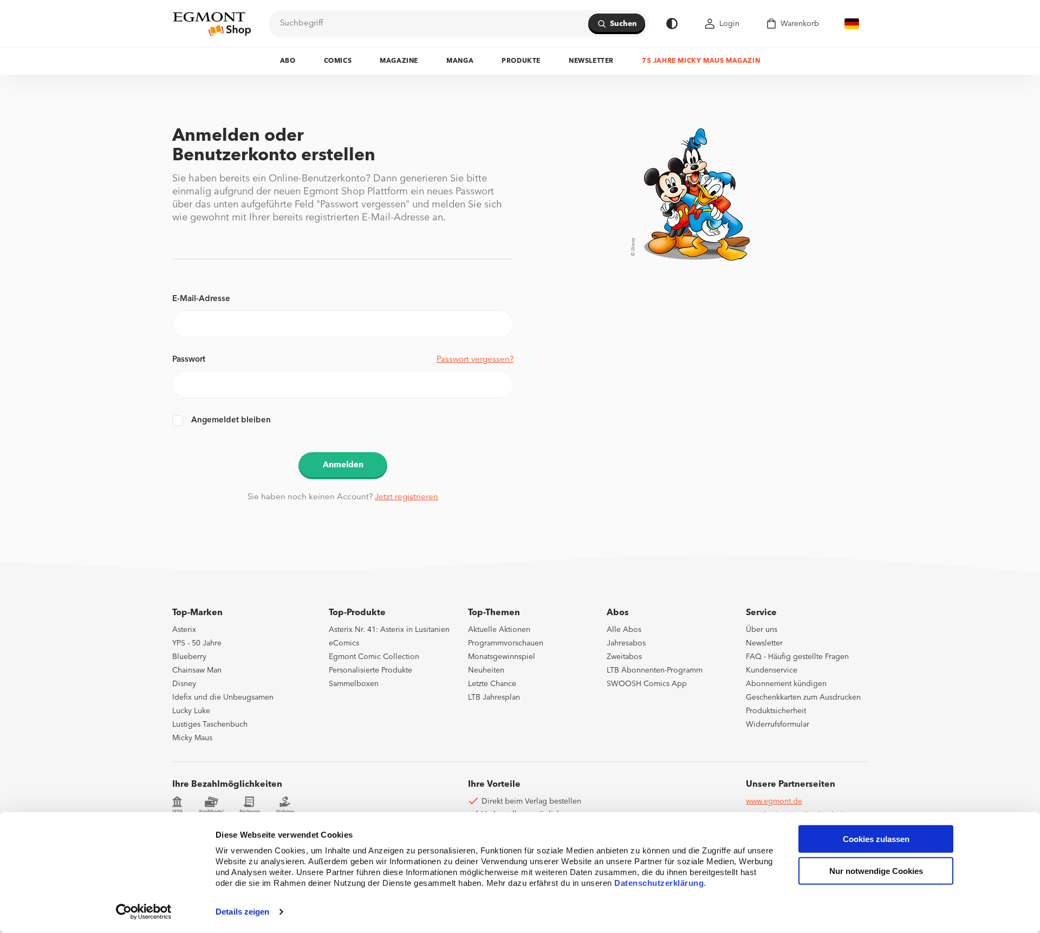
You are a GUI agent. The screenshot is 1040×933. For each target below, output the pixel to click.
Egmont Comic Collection (374, 657)
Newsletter (591, 61)
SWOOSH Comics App (647, 684)
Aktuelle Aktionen (499, 630)
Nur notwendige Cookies (876, 871)
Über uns (761, 630)
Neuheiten (486, 670)
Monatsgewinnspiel (501, 657)
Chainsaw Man (197, 670)
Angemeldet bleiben (231, 420)
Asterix (184, 630)
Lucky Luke (191, 711)
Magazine (399, 61)
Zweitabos (624, 657)
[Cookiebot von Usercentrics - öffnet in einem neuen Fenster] (143, 912)
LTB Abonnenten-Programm (655, 670)
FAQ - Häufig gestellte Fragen (797, 657)
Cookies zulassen (876, 839)
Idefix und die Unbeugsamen (223, 697)
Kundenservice (771, 670)
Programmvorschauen (505, 643)
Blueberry (189, 657)
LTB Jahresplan (494, 697)
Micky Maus (192, 738)
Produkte (521, 61)
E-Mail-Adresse (201, 299)
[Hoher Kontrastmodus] (672, 23)
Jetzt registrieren (406, 497)
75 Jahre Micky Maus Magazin (701, 61)
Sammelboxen (354, 684)
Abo (288, 61)
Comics (338, 61)
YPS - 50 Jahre (197, 643)
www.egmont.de (774, 801)
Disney (184, 684)
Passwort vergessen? (475, 360)
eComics (344, 643)
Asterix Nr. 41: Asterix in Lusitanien (389, 630)
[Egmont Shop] (211, 23)
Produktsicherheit (776, 711)
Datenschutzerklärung (659, 883)
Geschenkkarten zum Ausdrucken (803, 697)
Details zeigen (242, 911)
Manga (459, 61)
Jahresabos (626, 643)
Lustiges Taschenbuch (210, 724)
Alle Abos (624, 630)
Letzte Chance (492, 684)
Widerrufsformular (777, 724)
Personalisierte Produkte (370, 670)
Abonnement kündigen (786, 684)
